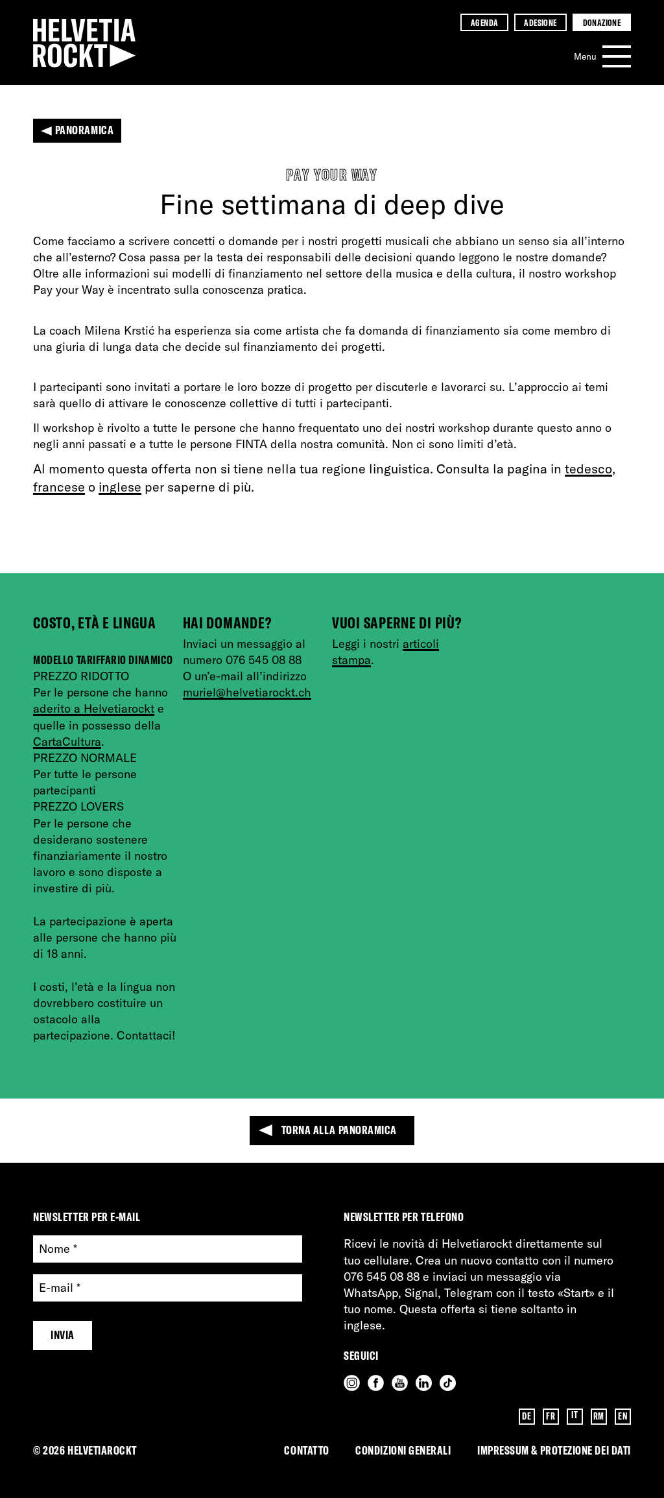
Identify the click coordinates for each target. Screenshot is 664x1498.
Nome (58, 1249)
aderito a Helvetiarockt (93, 708)
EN (622, 1416)
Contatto (306, 1450)
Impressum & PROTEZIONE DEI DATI (554, 1450)
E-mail (59, 1288)
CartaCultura (67, 741)
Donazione (602, 22)
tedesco (588, 468)
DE (526, 1416)
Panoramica (84, 130)
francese (59, 487)
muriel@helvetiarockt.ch (247, 692)
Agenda (484, 22)
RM (598, 1416)
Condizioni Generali (403, 1450)
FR (550, 1416)
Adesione (540, 22)
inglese (120, 487)
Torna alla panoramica (339, 1130)
